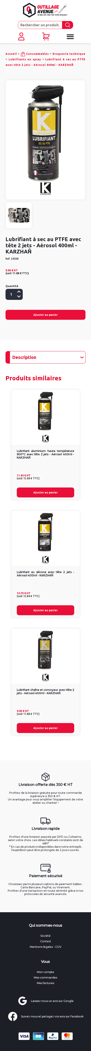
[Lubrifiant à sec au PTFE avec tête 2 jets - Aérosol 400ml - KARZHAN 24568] (45, 133)
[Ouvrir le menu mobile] (70, 37)
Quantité (12, 286)
